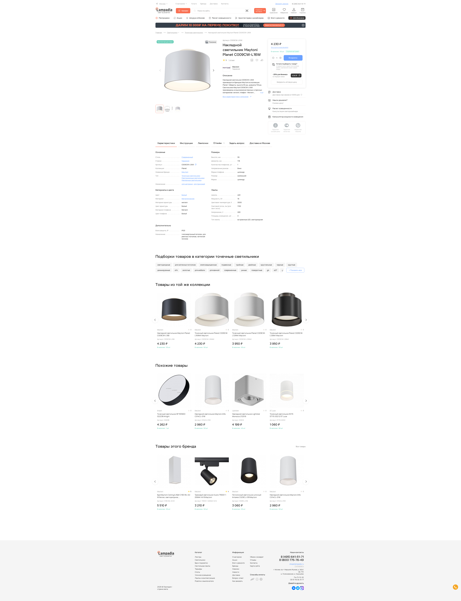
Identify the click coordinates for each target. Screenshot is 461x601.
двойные (252, 265)
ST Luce (273, 410)
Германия (185, 161)
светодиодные (163, 265)
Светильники (200, 560)
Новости (235, 572)
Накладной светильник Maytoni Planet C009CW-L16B (173, 334)
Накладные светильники (191, 180)
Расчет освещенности (221, 18)
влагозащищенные (208, 265)
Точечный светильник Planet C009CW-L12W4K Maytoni (248, 334)
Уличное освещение (203, 575)
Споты (197, 572)
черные (280, 265)
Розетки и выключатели (204, 581)
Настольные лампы (202, 566)
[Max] (302, 589)
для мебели (200, 270)
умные (244, 270)
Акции (179, 18)
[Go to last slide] (155, 320)
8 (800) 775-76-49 (291, 560)
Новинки (235, 569)
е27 (275, 270)
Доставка (236, 575)
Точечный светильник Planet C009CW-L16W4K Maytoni (211, 334)
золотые (186, 270)
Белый (184, 195)
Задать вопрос (237, 143)
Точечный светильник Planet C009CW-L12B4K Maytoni (286, 334)
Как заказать (237, 581)
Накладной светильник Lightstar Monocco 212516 (246, 415)
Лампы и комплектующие (205, 578)
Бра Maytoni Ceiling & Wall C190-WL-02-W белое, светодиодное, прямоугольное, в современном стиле (174, 496)
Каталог (185, 11)
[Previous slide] (160, 70)
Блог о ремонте (278, 18)
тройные (239, 265)
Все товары (301, 446)
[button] (159, 109)
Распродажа (164, 18)
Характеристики (166, 143)
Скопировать (299, 566)
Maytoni (235, 67)
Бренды (235, 566)
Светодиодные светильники (193, 178)
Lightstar (235, 410)
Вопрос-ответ (237, 578)
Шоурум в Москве (197, 18)
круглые (291, 265)
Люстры (198, 557)
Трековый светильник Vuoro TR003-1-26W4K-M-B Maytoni (211, 496)
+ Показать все (295, 270)
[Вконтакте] (294, 589)
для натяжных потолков (185, 265)
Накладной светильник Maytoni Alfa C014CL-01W (210, 415)
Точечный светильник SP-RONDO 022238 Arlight (171, 415)
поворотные (257, 270)
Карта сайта (255, 566)
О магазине (237, 557)
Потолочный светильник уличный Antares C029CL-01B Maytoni (246, 496)
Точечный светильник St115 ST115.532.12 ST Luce (281, 415)
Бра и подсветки (201, 563)
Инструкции (186, 143)
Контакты (253, 563)
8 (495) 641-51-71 (299, 4)
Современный (187, 157)
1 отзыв (231, 60)
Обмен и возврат (257, 557)
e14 (176, 270)
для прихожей (199, 184)
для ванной (214, 270)
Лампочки (203, 143)
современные (230, 270)
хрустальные (266, 265)
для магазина (187, 184)
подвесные (226, 265)
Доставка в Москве (260, 143)
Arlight (159, 410)
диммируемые (163, 270)
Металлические (188, 199)
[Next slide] (213, 70)
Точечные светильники (191, 176)
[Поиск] (195, 11)
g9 (283, 270)
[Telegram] (298, 589)
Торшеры (198, 569)
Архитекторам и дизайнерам (251, 18)
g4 (268, 270)
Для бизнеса (298, 18)
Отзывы (253, 560)
